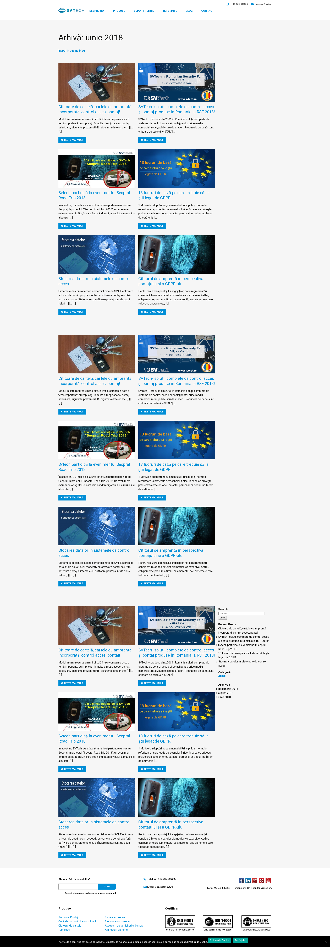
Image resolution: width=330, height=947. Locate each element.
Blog (189, 10)
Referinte (170, 10)
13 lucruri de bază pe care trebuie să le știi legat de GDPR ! (173, 195)
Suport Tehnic (144, 10)
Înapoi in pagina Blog (71, 50)
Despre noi (96, 10)
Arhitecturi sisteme (116, 929)
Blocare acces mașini (117, 921)
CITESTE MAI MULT (72, 140)
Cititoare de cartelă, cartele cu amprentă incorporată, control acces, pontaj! (94, 109)
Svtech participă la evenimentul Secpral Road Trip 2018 (94, 195)
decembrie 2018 (228, 688)
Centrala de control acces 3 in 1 (77, 921)
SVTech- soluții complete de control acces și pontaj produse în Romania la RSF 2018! (176, 109)
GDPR (222, 676)
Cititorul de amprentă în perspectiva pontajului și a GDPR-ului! (170, 281)
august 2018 (225, 693)
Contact (207, 10)
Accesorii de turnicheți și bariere (124, 925)
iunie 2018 (224, 697)
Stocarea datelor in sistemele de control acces (94, 281)
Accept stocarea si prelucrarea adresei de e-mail (90, 893)
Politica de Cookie (220, 940)
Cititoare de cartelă (69, 925)
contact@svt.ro (264, 4)
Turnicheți (64, 929)
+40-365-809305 (240, 4)
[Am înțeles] (325, 941)
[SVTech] (71, 10)
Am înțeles (241, 940)
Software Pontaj (68, 917)
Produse (119, 10)
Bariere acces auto (116, 917)
